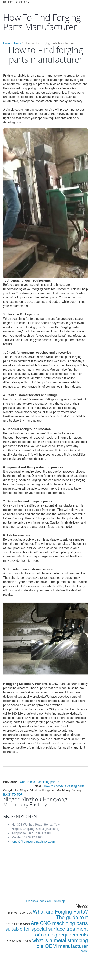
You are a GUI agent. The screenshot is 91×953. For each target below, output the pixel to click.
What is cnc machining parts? (39, 782)
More (84, 951)
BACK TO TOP (13, 794)
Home (6, 43)
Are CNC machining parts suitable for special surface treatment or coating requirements (46, 928)
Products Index (36, 901)
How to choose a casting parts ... (66, 786)
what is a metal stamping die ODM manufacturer (60, 942)
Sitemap (59, 901)
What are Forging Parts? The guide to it (60, 914)
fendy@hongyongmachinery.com (34, 841)
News (17, 43)
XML (50, 901)
